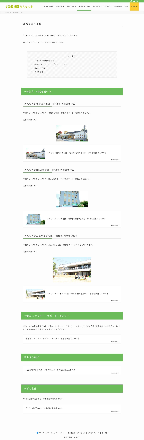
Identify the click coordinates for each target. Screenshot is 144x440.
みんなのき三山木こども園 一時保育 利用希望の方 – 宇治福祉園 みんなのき (77, 294)
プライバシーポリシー (58, 433)
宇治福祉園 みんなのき (19, 6)
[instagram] (131, 1)
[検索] (137, 1)
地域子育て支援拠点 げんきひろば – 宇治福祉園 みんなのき (50, 370)
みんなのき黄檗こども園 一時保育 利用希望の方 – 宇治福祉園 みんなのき (77, 153)
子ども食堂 (38, 72)
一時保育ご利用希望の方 (44, 61)
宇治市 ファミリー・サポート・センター (50, 64)
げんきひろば (39, 68)
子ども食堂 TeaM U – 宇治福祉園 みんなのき (44, 408)
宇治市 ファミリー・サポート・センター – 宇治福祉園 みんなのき (52, 339)
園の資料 (105, 433)
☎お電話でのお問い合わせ (76, 433)
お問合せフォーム (93, 433)
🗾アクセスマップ (43, 433)
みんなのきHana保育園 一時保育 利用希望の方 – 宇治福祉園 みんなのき (76, 219)
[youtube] (134, 1)
